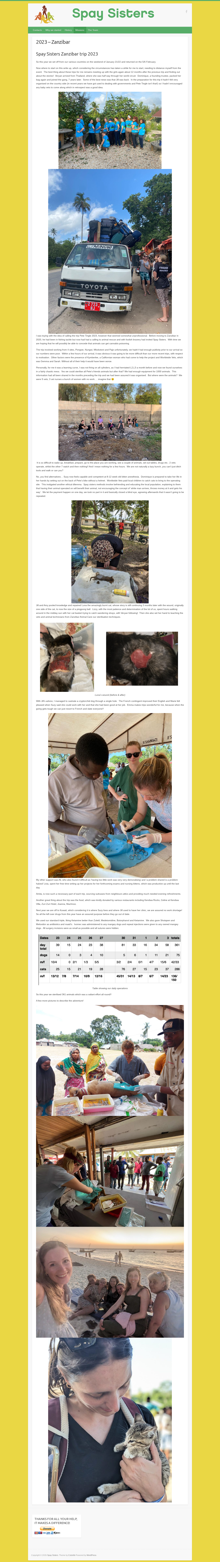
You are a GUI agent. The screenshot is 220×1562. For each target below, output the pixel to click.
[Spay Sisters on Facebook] (186, 11)
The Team (93, 30)
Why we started (53, 30)
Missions (79, 30)
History (68, 30)
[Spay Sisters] (94, 15)
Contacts (37, 30)
